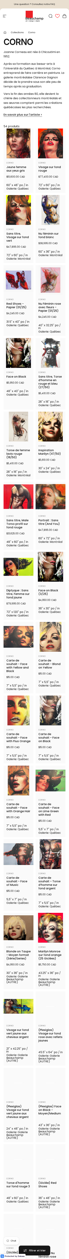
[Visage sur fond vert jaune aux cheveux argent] (18, 1006)
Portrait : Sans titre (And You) (49, 522)
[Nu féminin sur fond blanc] (50, 210)
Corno (10, 163)
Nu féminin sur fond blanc (48, 235)
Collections (17, 32)
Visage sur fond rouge (49, 168)
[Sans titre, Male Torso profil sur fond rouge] (18, 497)
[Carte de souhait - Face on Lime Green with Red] (50, 780)
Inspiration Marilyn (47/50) (49, 452)
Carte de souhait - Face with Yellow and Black (17, 666)
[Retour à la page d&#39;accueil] (5, 32)
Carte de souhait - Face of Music (16, 881)
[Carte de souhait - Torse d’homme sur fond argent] (50, 854)
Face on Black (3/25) (48, 592)
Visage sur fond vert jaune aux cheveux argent (17, 1033)
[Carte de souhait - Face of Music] (18, 854)
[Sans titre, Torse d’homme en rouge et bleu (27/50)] (50, 353)
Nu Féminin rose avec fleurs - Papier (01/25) (49, 307)
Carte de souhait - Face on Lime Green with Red (48, 809)
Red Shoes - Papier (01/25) (16, 305)
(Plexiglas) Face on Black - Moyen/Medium (49, 1110)
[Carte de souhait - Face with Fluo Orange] (18, 710)
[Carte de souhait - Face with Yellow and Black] (18, 637)
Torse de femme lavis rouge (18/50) (18, 454)
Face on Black (16, 376)
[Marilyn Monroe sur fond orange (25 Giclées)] (50, 928)
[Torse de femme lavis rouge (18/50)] (18, 426)
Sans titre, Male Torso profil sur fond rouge (17, 524)
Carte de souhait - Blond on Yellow (49, 664)
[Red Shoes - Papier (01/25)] (18, 280)
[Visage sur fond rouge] (50, 143)
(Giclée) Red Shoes (47, 1184)
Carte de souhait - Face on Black (48, 737)
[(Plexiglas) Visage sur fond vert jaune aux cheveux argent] (18, 1083)
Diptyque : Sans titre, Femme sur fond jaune (18, 594)
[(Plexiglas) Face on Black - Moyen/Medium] (50, 1083)
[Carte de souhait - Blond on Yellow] (50, 637)
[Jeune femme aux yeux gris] (18, 143)
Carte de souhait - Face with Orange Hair (18, 807)
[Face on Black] (18, 353)
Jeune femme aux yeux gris (16, 168)
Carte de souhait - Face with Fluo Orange (18, 737)
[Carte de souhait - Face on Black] (50, 710)
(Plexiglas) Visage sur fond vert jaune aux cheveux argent (17, 1112)
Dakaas (21, 1256)
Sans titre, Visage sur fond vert (17, 237)
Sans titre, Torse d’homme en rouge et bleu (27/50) (50, 382)
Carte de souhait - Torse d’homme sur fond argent (49, 883)
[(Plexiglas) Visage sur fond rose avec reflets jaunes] (50, 1006)
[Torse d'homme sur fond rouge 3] (18, 1159)
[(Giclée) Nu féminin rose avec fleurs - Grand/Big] (50, 1228)
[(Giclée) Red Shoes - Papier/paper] (18, 1228)
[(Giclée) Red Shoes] (50, 1159)
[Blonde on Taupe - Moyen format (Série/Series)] (18, 928)
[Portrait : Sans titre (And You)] (50, 497)
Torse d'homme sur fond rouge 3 (18, 1184)
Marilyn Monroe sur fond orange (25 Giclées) (49, 955)
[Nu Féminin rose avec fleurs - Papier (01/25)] (50, 280)
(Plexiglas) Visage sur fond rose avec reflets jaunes (50, 1035)
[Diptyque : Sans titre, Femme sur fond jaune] (18, 567)
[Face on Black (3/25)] (50, 567)
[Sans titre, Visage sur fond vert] (18, 210)
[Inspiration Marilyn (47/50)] (50, 426)
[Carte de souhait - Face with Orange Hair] (18, 780)
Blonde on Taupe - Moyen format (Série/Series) (18, 955)
